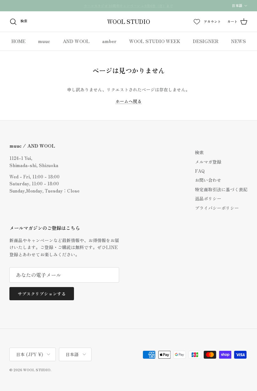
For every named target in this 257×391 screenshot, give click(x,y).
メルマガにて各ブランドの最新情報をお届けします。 (128, 8)
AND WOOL (76, 41)
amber (109, 41)
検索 (199, 152)
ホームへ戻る (128, 101)
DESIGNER (205, 41)
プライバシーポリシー (217, 208)
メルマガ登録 (208, 162)
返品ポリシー (208, 198)
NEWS (238, 41)
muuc (44, 41)
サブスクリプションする (42, 294)
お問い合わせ (208, 180)
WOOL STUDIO (36, 369)
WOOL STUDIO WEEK (154, 41)
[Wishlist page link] (197, 22)
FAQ (200, 171)
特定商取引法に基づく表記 (221, 189)
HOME (18, 41)
